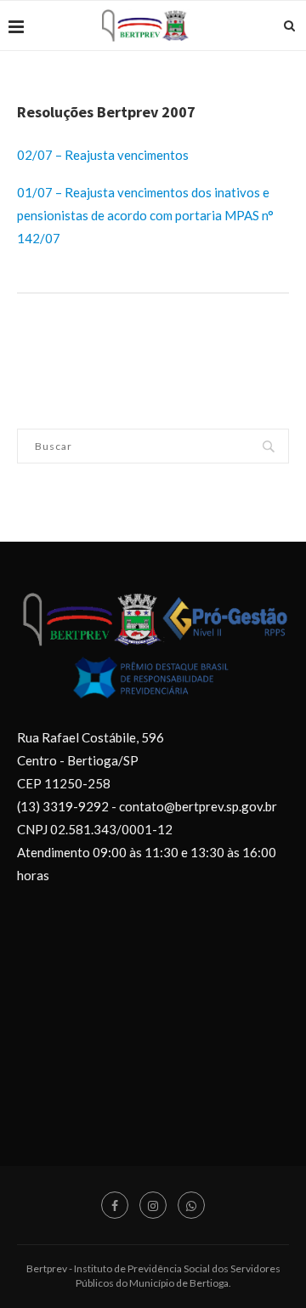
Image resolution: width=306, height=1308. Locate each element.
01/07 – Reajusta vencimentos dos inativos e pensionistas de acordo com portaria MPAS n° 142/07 (145, 215)
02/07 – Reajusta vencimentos (103, 154)
